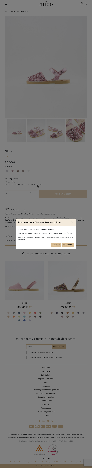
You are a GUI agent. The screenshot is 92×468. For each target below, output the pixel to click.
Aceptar (56, 245)
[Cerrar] (72, 222)
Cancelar (67, 245)
